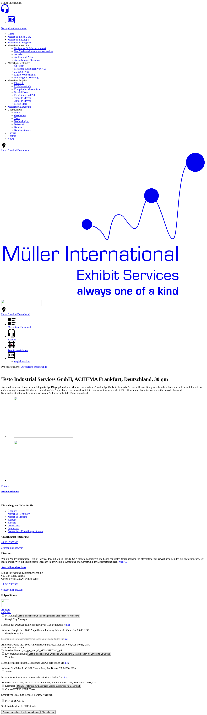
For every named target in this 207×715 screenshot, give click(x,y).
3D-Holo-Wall (21, 71)
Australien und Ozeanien (27, 60)
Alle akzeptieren (30, 712)
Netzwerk (19, 124)
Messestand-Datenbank (20, 327)
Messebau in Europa (18, 39)
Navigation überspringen (14, 28)
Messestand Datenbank (19, 106)
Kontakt (12, 135)
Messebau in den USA (19, 36)
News (11, 138)
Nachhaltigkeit (21, 121)
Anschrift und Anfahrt (13, 567)
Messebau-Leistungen (19, 513)
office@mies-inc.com (12, 547)
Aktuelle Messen (22, 100)
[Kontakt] (5, 12)
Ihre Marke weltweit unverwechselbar (33, 51)
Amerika (18, 54)
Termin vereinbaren (18, 350)
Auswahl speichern (11, 712)
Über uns (12, 511)
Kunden (18, 127)
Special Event (21, 92)
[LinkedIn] (5, 606)
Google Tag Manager (16, 619)
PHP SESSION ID (15, 700)
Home (11, 33)
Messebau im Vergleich (20, 42)
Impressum (13, 528)
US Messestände (22, 86)
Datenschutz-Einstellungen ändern (25, 531)
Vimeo (8, 671)
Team (17, 118)
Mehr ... (123, 561)
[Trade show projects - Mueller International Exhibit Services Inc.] (11, 22)
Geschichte (20, 115)
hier (68, 624)
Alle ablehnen (48, 712)
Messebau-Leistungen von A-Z (30, 68)
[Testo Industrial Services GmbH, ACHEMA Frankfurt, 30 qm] (43, 436)
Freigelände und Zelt (24, 95)
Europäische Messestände (27, 89)
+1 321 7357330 (9, 542)
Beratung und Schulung (26, 77)
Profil (17, 112)
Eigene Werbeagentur (25, 74)
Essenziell (10, 685)
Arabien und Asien (23, 57)
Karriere (12, 133)
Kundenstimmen (22, 130)
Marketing (10, 615)
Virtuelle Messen (22, 98)
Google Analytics (14, 633)
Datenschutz (14, 525)
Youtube (9, 657)
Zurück (5, 486)
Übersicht (19, 65)
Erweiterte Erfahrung (16, 653)
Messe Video (20, 103)
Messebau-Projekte (17, 516)
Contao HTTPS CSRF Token (20, 689)
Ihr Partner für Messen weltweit (30, 48)
